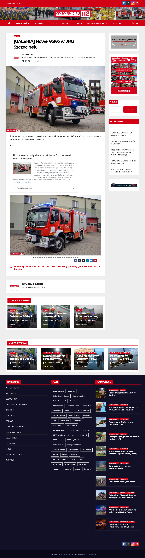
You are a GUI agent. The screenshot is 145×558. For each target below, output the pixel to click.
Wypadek (56, 469)
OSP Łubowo (73, 450)
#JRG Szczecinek (56, 57)
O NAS (78, 23)
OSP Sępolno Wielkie (74, 445)
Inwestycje (74, 401)
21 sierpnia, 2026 (119, 363)
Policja (55, 454)
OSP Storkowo (58, 445)
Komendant (57, 410)
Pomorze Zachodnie (60, 459)
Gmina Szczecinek (59, 401)
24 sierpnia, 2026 (52, 363)
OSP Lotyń (86, 430)
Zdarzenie (67, 469)
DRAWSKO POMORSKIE (16, 404)
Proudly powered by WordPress (59, 554)
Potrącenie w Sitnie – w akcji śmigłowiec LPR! (121, 358)
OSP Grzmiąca (71, 425)
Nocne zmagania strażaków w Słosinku (54, 358)
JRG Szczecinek (73, 406)
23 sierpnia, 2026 (86, 363)
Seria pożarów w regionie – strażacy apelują (121, 467)
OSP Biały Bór (78, 420)
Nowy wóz (86, 415)
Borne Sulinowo (58, 391)
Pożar (73, 459)
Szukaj (113, 102)
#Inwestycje (42, 57)
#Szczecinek (33, 61)
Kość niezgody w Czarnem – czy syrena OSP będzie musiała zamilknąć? (123, 152)
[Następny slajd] (99, 225)
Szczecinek (57, 464)
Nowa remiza (74, 415)
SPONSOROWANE (14, 432)
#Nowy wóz (70, 57)
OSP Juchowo (74, 430)
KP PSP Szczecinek (82, 410)
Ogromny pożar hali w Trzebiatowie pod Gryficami (121, 525)
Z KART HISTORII (14, 454)
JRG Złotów (87, 406)
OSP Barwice (64, 420)
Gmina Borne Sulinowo (61, 396)
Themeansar (92, 554)
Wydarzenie (83, 464)
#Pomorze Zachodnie (85, 57)
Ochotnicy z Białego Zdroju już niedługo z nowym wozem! (122, 496)
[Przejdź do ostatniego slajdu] (12, 225)
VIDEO (54, 23)
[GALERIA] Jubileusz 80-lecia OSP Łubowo (21, 316)
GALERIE (66, 23)
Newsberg (81, 554)
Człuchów (71, 391)
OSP (54, 420)
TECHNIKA (11, 443)
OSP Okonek (82, 435)
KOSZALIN (10, 415)
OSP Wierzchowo (59, 450)
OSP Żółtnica (86, 450)
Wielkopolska (70, 464)
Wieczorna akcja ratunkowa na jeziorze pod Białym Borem (122, 511)
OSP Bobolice (57, 425)
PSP (81, 459)
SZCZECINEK (125, 353)
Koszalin (68, 410)
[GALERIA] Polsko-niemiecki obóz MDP (55, 316)
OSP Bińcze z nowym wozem (122, 482)
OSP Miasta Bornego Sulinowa (63, 435)
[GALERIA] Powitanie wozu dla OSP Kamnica (34, 267)
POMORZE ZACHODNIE (16, 427)
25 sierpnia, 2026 (19, 363)
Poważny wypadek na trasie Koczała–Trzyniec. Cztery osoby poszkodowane (123, 453)
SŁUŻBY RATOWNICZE (97, 23)
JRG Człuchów (58, 406)
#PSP (24, 61)
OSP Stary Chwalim (73, 440)
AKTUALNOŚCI (22, 23)
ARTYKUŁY (40, 23)
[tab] (33, 257)
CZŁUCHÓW (91, 353)
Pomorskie (74, 454)
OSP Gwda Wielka (59, 430)
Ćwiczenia (87, 469)
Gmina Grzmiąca (79, 396)
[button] (133, 23)
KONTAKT (117, 23)
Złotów (77, 469)
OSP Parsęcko (58, 440)
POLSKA (57, 353)
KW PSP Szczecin (59, 415)
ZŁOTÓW (10, 460)
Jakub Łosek (29, 54)
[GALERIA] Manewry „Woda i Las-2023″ (77, 266)
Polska (64, 454)
